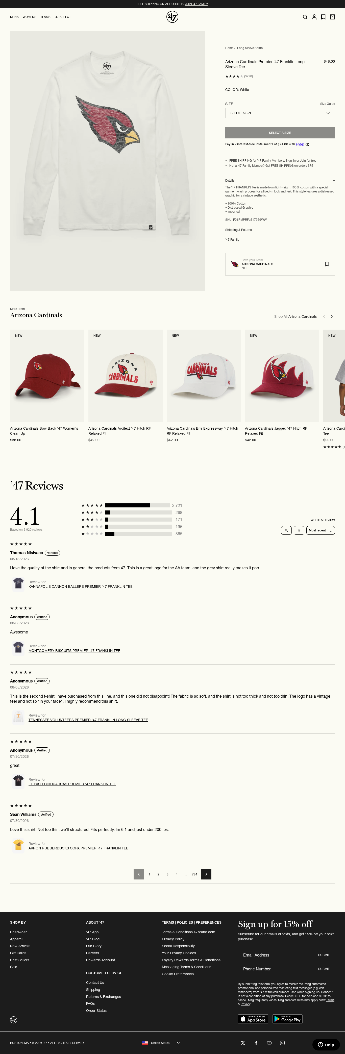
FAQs (90, 1003)
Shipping (93, 989)
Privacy (245, 1004)
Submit (324, 955)
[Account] (314, 16)
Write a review (323, 520)
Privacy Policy (173, 939)
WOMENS (29, 17)
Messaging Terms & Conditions (186, 967)
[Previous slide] (324, 316)
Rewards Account (100, 960)
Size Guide (327, 104)
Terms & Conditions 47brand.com (188, 932)
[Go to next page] (206, 874)
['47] (172, 17)
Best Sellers (19, 960)
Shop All (295, 316)
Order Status (96, 1010)
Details (229, 180)
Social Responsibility (178, 946)
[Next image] (80, 376)
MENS (14, 17)
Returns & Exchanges (103, 996)
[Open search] (305, 16)
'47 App (92, 932)
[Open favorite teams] (323, 17)
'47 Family (232, 240)
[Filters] (299, 530)
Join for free (308, 160)
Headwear (18, 932)
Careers (92, 953)
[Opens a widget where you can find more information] (326, 1045)
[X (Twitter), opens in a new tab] (243, 1043)
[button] (234, 76)
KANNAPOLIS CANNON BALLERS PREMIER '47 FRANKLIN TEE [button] (81, 586)
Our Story (94, 946)
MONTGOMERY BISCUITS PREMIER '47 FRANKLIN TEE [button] (74, 650)
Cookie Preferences (178, 974)
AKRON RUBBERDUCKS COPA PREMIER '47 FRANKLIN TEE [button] (78, 848)
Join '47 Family (196, 4)
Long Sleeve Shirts (250, 48)
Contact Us (95, 982)
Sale (13, 967)
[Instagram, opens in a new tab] (282, 1043)
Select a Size (280, 133)
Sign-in (291, 160)
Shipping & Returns (238, 230)
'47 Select (63, 17)
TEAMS (45, 17)
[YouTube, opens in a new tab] (269, 1043)
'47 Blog (93, 939)
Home (229, 48)
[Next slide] (332, 316)
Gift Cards (18, 953)
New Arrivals (20, 946)
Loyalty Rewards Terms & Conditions (191, 960)
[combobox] (280, 113)
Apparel (16, 939)
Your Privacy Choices (179, 953)
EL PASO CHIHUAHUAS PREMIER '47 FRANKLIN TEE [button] (72, 784)
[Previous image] (14, 376)
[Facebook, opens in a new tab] (256, 1043)
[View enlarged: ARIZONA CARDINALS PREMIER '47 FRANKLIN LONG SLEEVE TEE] (107, 161)
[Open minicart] (332, 16)
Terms (330, 1000)
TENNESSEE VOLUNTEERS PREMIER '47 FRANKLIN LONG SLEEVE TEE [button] (88, 720)
